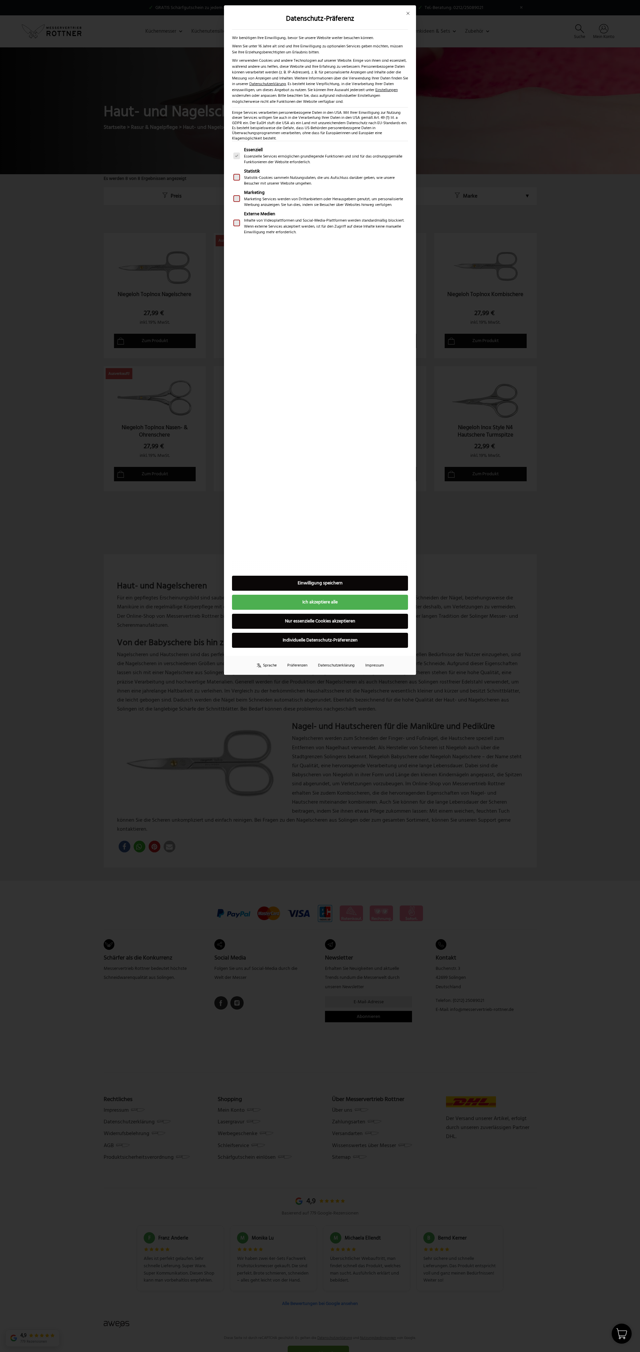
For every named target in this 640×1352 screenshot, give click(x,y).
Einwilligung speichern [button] (320, 583)
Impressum (374, 665)
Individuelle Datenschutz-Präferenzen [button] (320, 640)
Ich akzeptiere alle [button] (320, 602)
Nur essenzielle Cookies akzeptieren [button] (320, 621)
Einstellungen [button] (386, 90)
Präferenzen (297, 665)
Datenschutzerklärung (267, 84)
